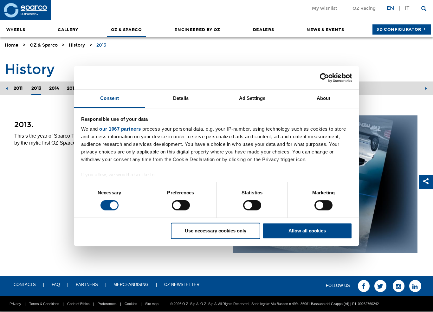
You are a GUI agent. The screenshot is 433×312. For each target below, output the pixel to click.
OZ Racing (364, 8)
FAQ (56, 284)
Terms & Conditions (44, 304)
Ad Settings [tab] (252, 98)
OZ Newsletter (181, 284)
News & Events (325, 29)
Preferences (107, 304)
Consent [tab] (109, 98)
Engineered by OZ (197, 29)
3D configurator (399, 29)
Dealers (263, 29)
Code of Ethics (78, 304)
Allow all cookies (307, 230)
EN (390, 8)
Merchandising (130, 284)
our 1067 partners (120, 129)
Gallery (68, 29)
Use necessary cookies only (215, 230)
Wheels (15, 29)
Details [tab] (181, 98)
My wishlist (324, 8)
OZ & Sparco (126, 29)
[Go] (423, 8)
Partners (87, 284)
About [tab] (324, 98)
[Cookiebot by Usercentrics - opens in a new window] (324, 77)
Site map (151, 304)
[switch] (181, 205)
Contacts (25, 284)
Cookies (131, 304)
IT (407, 8)
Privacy (15, 304)
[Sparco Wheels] (108, 10)
